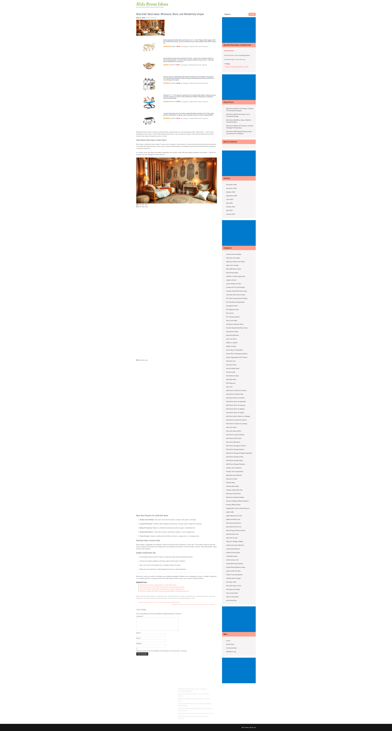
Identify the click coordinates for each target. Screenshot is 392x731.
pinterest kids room (232, 534)
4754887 (172, 118)
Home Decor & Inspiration (234, 350)
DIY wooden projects (233, 317)
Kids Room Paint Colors (234, 438)
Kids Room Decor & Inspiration (236, 401)
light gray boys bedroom (234, 475)
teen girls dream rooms (233, 585)
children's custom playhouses (235, 276)
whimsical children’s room (186, 598)
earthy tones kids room (188, 596)
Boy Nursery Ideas (232, 272)
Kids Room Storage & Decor (235, 449)
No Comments (151, 18)
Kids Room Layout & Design (235, 434)
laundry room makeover (234, 468)
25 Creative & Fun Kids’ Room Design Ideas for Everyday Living (162, 587)
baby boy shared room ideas (235, 261)
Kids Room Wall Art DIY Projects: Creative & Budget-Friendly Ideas (239, 127)
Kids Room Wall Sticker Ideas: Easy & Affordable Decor (196, 713)
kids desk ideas (231, 379)
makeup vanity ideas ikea (234, 490)
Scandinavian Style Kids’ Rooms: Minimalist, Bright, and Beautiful (158, 602)
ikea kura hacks (231, 365)
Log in (228, 640)
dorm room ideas (231, 320)
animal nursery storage (233, 254)
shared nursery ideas (233, 552)
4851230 (172, 101)
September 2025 (231, 196)
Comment (140, 616)
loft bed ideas (230, 482)
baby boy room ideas (233, 258)
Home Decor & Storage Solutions (237, 353)
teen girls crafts (231, 582)
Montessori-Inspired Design (235, 497)
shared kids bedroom (233, 549)
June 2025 (229, 199)
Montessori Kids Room (233, 493)
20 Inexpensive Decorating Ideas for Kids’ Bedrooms (158, 585)
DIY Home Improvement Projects (236, 298)
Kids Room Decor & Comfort (235, 398)
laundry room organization (234, 471)
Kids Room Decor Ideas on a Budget (238, 416)
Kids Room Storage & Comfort (236, 446)
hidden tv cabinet (231, 342)
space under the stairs (233, 571)
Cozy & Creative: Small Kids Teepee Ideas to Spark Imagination (162, 589)
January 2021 (230, 214)
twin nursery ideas (232, 593)
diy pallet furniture (232, 306)
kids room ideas (231, 427)
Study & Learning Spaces (234, 574)
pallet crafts (230, 512)
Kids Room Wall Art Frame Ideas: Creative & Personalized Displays (239, 109)
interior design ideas (232, 368)
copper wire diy (231, 280)
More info (205, 46)
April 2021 (229, 210)
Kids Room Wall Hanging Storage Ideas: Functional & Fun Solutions (239, 132)
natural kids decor (161, 598)
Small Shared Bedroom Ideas (235, 567)
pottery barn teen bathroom (235, 545)
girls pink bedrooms (232, 335)
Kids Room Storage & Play (234, 457)
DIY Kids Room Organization (235, 302)
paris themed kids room (233, 527)
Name (138, 633)
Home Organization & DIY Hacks (236, 357)
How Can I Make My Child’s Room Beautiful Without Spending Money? (164, 591)
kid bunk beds (230, 372)
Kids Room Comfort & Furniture (236, 390)
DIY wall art (230, 313)
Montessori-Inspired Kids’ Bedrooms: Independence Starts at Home (194, 604)
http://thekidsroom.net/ (237, 66)
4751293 (172, 83)
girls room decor (231, 339)
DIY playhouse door (232, 309)
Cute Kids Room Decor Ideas (235, 295)
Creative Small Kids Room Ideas (236, 291)
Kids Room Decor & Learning (235, 405)
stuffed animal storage (233, 578)
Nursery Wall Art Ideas (233, 504)
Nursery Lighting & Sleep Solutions (237, 501)
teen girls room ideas (233, 589)
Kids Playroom (231, 383)
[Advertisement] (239, 30)
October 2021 (230, 207)
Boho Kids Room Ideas (233, 269)
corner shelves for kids (233, 283)
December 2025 (231, 184)
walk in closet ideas (232, 597)
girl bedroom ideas (232, 331)
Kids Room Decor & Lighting (235, 409)
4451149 (172, 65)
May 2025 (229, 203)
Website (138, 643)
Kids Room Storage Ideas (234, 460)
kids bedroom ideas (232, 376)
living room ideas (231, 479)
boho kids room (162, 596)
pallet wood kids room (233, 519)
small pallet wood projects (234, 563)
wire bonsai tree (231, 600)
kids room (229, 387)
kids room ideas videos (233, 431)
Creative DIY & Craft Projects (235, 287)
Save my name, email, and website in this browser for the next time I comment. (161, 651)
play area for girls (231, 538)
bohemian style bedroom (148, 596)
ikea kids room (231, 361)
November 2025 (231, 188)
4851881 (172, 46)
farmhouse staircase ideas (234, 324)
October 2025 (230, 192)
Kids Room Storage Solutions (235, 464)
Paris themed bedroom (233, 523)
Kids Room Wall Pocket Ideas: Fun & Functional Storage (238, 115)
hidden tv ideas (231, 346)
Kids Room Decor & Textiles (235, 412)
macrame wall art (149, 598)
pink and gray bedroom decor (235, 530)
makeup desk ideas (232, 486)
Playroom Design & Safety (234, 541)
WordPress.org (231, 651)
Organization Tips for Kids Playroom (237, 508)
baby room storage (232, 265)
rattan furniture (173, 598)
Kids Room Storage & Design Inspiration (239, 453)
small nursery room (232, 560)
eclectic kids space (202, 596)
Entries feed (230, 644)
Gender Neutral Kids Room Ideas (237, 328)
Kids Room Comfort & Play (234, 394)
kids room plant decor (233, 442)
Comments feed (231, 648)
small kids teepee (231, 556)
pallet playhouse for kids (234, 515)
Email (138, 638)
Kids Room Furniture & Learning (236, 423)
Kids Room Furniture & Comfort (236, 420)
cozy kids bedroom (174, 596)
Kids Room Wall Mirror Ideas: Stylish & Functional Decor (238, 121)
